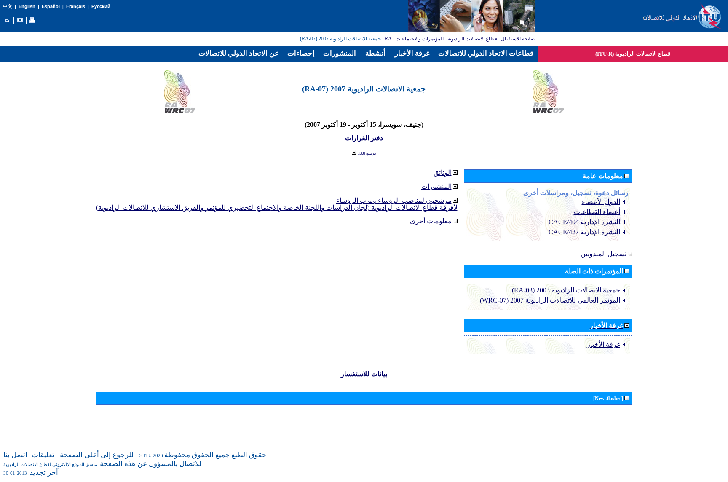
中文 (7, 6)
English (27, 6)
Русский (100, 6)
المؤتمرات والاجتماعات (420, 39)
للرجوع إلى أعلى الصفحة (97, 455)
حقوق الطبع (249, 455)
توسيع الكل (367, 153)
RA (388, 39)
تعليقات (43, 455)
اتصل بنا (15, 455)
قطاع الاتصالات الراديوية (472, 39)
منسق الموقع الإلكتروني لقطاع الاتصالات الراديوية (50, 464)
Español (51, 6)
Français (75, 6)
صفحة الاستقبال (518, 39)
